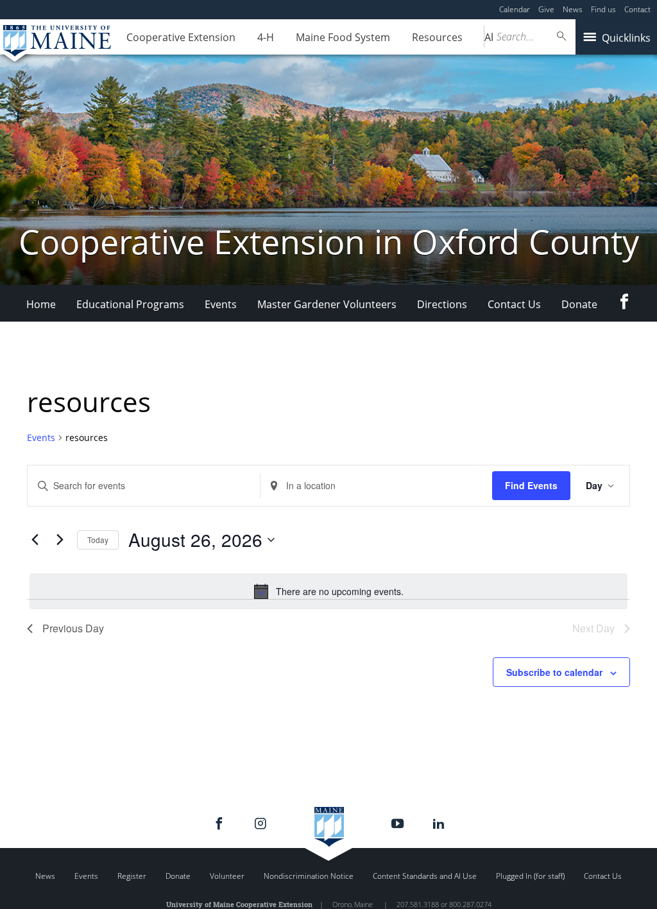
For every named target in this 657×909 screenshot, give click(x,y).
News (573, 9)
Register (131, 875)
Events (221, 304)
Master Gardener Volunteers (327, 304)
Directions (442, 304)
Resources (437, 37)
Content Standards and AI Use (425, 875)
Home (41, 304)
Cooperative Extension (180, 37)
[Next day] (59, 540)
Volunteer (227, 875)
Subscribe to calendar (554, 672)
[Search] (562, 36)
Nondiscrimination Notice (309, 875)
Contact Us (514, 304)
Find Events (531, 485)
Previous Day (73, 628)
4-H (265, 37)
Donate (579, 304)
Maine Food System (343, 37)
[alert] (328, 591)
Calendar (514, 9)
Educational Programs (130, 304)
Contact (637, 9)
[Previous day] (34, 540)
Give (546, 9)
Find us (603, 9)
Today (97, 539)
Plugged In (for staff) (530, 875)
